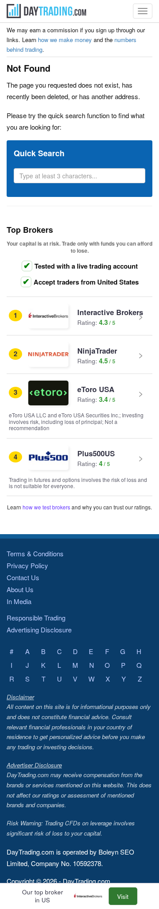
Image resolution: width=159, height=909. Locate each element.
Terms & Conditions (35, 553)
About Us (20, 589)
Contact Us (23, 577)
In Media (19, 601)
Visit (123, 896)
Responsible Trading (36, 617)
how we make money (65, 39)
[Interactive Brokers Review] (90, 896)
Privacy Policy (27, 565)
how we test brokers (46, 507)
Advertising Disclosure (39, 629)
